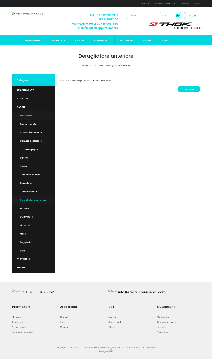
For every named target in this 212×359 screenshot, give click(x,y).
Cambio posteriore (31, 140)
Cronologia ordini (166, 322)
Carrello (184, 3)
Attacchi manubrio (31, 132)
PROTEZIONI (23, 259)
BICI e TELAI (23, 98)
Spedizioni (17, 322)
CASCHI (21, 107)
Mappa (64, 327)
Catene (24, 157)
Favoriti (161, 327)
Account (146, 3)
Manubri (25, 225)
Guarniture (26, 216)
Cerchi (23, 166)
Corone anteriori (29, 191)
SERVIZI (21, 267)
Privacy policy (19, 327)
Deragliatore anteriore (118, 65)
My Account (163, 317)
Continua (189, 89)
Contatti (64, 317)
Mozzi (23, 233)
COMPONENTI (97, 65)
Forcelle (24, 208)
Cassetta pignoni (30, 149)
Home (85, 65)
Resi (62, 322)
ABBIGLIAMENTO (25, 90)
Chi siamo (17, 317)
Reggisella (26, 242)
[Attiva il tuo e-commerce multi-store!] (111, 351)
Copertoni (26, 183)
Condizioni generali (22, 332)
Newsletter (163, 332)
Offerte (112, 327)
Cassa (196, 3)
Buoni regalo (115, 322)
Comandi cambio (30, 174)
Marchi (112, 317)
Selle (22, 250)
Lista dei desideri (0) (165, 3)
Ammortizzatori (29, 124)
